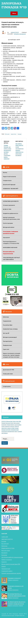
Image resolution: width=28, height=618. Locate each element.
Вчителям (4, 555)
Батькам (16, 34)
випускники (17, 423)
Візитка (5, 172)
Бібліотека (6, 317)
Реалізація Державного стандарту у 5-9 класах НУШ (11, 242)
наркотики (13, 134)
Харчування (6, 237)
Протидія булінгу (7, 341)
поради (19, 134)
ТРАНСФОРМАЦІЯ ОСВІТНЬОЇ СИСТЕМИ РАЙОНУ (11, 258)
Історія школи (7, 386)
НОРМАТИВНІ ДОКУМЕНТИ (10, 201)
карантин (7, 426)
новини (9, 428)
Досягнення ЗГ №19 (8, 369)
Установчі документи (9, 205)
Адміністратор (15, 32)
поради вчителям (5, 429)
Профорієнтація (7, 345)
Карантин (4, 562)
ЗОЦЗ (14, 421)
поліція (12, 428)
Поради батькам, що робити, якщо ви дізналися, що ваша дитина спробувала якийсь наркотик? (7, 152)
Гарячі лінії (6, 349)
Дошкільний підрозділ (9, 184)
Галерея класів (7, 180)
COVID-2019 (4, 537)
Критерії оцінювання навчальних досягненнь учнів (11, 218)
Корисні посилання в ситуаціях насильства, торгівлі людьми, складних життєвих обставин (11, 355)
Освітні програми (8, 223)
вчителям (3, 424)
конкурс (12, 426)
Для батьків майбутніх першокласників (12, 557)
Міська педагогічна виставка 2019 (10, 564)
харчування (4, 433)
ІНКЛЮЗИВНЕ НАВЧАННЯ (10, 247)
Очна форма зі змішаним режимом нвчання (10, 232)
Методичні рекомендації (10, 337)
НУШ (17, 421)
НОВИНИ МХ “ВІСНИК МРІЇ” (10, 188)
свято (15, 431)
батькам (7, 134)
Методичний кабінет (8, 227)
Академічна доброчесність (10, 213)
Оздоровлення (7, 321)
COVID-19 (3, 421)
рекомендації (10, 431)
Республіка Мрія (7, 325)
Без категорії (5, 543)
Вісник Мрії (9, 421)
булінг (11, 423)
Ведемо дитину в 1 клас (7, 548)
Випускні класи (5, 550)
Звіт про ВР (6, 333)
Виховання (22, 34)
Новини (3, 566)
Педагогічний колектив (9, 176)
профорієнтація (15, 429)
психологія (4, 431)
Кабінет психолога (6, 559)
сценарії (20, 431)
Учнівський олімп (8, 373)
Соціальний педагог (6, 571)
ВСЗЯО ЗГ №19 (7, 209)
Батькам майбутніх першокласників (8, 252)
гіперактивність (11, 424)
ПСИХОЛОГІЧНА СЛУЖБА (10, 329)
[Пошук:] (11, 439)
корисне (17, 426)
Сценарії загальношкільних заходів (11, 573)
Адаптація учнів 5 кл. (7, 539)
